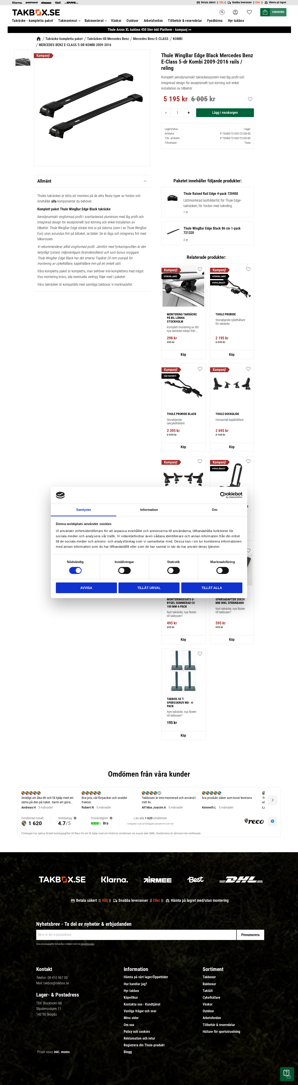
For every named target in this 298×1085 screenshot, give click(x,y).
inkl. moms (62, 1052)
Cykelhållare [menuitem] (211, 998)
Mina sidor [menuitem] (131, 1018)
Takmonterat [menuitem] (67, 21)
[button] (249, 10)
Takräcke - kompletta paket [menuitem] (32, 21)
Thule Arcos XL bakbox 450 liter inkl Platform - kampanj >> (149, 30)
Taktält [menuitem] (208, 991)
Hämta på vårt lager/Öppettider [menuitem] (146, 977)
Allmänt (44, 181)
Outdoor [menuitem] (132, 21)
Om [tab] (214, 509)
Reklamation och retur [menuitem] (139, 1038)
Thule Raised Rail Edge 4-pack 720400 (210, 194)
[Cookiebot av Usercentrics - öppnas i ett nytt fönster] (223, 495)
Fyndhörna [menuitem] (215, 21)
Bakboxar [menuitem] (209, 984)
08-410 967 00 (58, 978)
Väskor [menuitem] (116, 21)
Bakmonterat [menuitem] (94, 21)
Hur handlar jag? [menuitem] (135, 984)
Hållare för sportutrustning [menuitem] (221, 1032)
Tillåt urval (149, 588)
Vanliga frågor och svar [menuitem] (140, 1011)
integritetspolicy (87, 944)
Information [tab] (149, 509)
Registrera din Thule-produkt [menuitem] (144, 1045)
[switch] (124, 570)
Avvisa (86, 588)
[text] (175, 99)
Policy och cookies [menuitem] (137, 1032)
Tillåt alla (212, 588)
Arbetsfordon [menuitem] (153, 21)
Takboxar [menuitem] (209, 977)
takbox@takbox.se (56, 983)
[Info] (183, 354)
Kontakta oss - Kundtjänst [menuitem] (142, 1004)
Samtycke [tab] (83, 509)
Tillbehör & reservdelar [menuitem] (185, 21)
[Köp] (225, 112)
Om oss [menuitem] (129, 1025)
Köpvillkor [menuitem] (131, 998)
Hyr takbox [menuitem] (236, 21)
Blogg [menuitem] (128, 1052)
